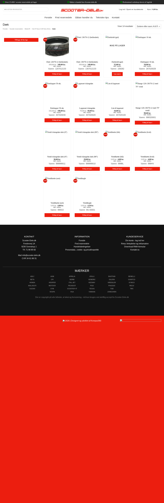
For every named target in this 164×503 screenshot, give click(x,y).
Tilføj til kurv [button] (57, 74)
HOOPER (52, 282)
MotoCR (27, 29)
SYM (52, 289)
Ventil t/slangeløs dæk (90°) (87, 157)
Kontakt (115, 17)
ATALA (91, 276)
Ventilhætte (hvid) (147, 157)
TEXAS (92, 289)
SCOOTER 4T (72, 289)
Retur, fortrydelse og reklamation (135, 244)
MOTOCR (52, 286)
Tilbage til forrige (21, 40)
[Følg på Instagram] (11, 321)
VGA (72, 292)
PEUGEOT (72, 286)
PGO (92, 286)
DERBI (72, 279)
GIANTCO (131, 279)
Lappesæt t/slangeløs (87, 108)
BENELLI (131, 276)
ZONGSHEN (111, 292)
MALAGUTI (32, 286)
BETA (32, 279)
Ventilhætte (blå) (117, 157)
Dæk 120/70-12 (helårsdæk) (57, 62)
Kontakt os (134, 250)
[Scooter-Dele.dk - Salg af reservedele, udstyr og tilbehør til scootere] (82, 9)
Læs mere (117, 74)
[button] (154, 9)
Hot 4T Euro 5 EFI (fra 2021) (41, 29)
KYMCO (132, 282)
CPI (52, 279)
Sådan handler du (84, 17)
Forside (48, 17)
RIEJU (131, 286)
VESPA (52, 292)
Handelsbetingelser (82, 247)
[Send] (46, 9)
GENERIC (91, 279)
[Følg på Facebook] (5, 321)
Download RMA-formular (134, 247)
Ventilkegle (87, 203)
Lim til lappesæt (117, 108)
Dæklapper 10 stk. (147, 62)
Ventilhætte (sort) (57, 203)
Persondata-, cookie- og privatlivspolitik (82, 250)
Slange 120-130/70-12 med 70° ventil (147, 109)
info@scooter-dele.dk (31, 255)
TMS (131, 289)
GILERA (112, 279)
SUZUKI (32, 289)
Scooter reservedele (16, 29)
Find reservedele (63, 17)
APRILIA (72, 276)
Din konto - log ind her (134, 240)
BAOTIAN (111, 276)
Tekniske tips (102, 17)
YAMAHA (92, 292)
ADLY (32, 276)
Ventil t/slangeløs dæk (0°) (57, 157)
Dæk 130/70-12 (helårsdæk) (87, 62)
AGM (52, 276)
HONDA (32, 282)
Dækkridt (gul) (117, 62)
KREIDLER (112, 282)
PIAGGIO (111, 286)
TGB (111, 289)
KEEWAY (92, 282)
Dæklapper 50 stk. (57, 108)
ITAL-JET (72, 282)
